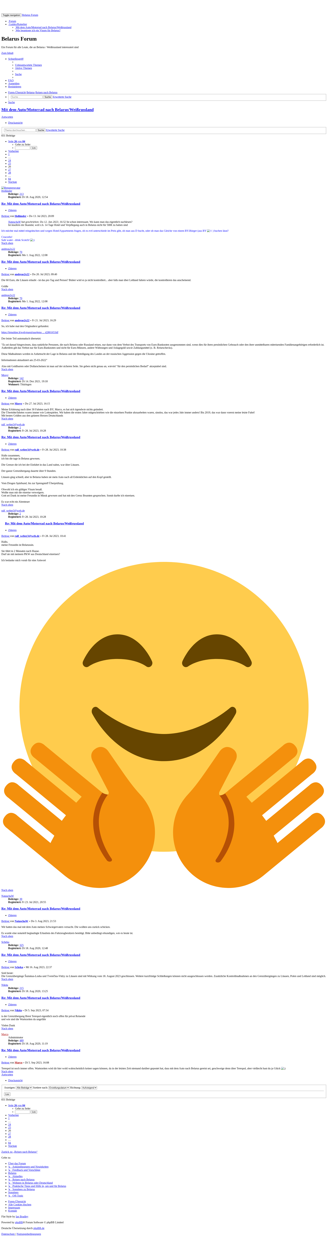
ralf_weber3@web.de (13, 424)
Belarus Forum (30, 15)
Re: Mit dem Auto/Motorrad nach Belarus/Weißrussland (40, 204)
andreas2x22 (8, 248)
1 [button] (9, 154)
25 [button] (9, 163)
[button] (16, 141)
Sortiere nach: (41, 1087)
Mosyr (4, 375)
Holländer (6, 190)
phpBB (19, 1222)
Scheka (5, 942)
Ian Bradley (22, 1216)
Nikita (4, 985)
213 (21, 193)
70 (20, 252)
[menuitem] (28, 65)
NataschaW (14, 221)
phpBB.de (38, 1228)
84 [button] (9, 178)
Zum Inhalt (7, 53)
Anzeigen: (10, 1087)
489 (21, 1040)
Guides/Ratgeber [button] (17, 24)
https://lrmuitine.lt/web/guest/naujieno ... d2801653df (29, 332)
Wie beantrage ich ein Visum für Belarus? (37, 30)
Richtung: (75, 1087)
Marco (4, 1034)
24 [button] (9, 160)
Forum (12, 21)
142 (21, 378)
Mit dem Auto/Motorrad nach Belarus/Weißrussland (43, 27)
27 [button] (9, 169)
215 (21, 988)
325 (21, 945)
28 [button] (9, 172)
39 (20, 899)
